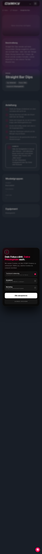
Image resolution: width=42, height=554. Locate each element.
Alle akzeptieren (21, 296)
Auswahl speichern (21, 301)
